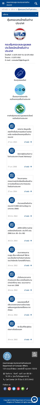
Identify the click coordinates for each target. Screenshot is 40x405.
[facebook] (5, 389)
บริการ (13, 9)
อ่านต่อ (26, 142)
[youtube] (18, 389)
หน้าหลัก (5, 9)
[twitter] (14, 389)
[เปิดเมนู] (4, 3)
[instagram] (9, 389)
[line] (23, 389)
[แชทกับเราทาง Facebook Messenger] (34, 399)
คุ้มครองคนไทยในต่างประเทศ (28, 9)
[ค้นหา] (36, 3)
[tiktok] (27, 389)
